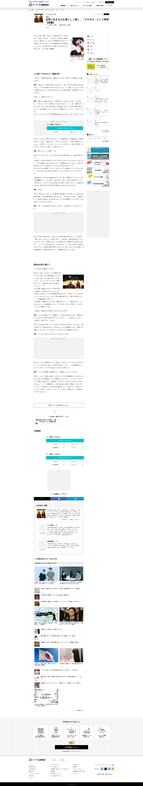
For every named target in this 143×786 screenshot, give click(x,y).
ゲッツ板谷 (50, 525)
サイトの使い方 (54, 766)
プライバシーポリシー (78, 769)
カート (94, 2)
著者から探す (100, 5)
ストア (110, 5)
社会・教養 (92, 43)
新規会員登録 (109, 2)
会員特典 (53, 771)
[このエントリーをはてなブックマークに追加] (109, 769)
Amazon (56, 132)
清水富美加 (50, 541)
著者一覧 (31, 775)
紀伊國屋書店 (55, 447)
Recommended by (74, 710)
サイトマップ (76, 773)
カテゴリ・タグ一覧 (33, 773)
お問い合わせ (76, 764)
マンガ (91, 49)
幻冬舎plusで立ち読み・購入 (65, 128)
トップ (30, 764)
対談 (48, 27)
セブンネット (74, 447)
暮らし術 (91, 39)
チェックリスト (97, 138)
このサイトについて (55, 764)
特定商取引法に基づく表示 (79, 771)
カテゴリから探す (87, 5)
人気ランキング (74, 5)
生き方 (91, 36)
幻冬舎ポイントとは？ (56, 773)
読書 (33, 9)
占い (105, 138)
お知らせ (92, 53)
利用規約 (75, 766)
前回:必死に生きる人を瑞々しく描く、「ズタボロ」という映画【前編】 (46, 421)
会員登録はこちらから (72, 747)
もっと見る (105, 131)
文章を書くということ (62, 405)
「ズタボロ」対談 (39, 9)
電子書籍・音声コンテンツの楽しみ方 (60, 769)
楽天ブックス (74, 132)
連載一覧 (31, 771)
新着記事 (63, 5)
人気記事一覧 (32, 769)
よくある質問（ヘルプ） (56, 775)
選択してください (74, 519)
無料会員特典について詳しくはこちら (72, 751)
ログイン (102, 2)
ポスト (107, 14)
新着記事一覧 (32, 766)
